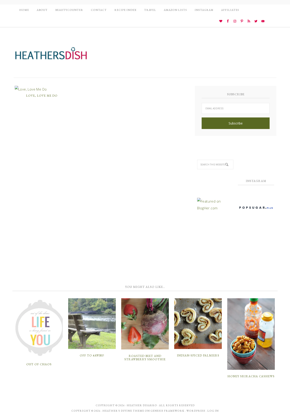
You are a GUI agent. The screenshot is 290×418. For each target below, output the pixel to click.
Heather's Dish (51, 55)
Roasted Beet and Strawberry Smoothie (145, 357)
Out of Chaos (39, 364)
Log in (213, 411)
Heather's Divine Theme (123, 411)
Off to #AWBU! (92, 355)
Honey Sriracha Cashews (251, 376)
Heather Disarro (142, 405)
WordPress (195, 411)
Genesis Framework (167, 411)
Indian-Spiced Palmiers (198, 355)
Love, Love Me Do (42, 96)
